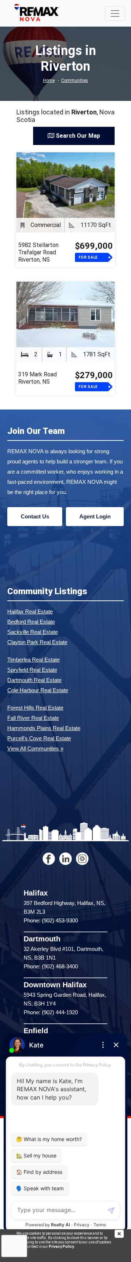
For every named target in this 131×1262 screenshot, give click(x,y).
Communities (74, 80)
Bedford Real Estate (31, 622)
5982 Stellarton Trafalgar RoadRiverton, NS (38, 252)
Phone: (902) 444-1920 (51, 1012)
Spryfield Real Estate (32, 670)
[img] (123, 1233)
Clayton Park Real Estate (37, 642)
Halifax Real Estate (30, 611)
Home (49, 80)
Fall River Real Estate (33, 718)
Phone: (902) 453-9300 (51, 920)
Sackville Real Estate (32, 632)
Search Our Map (77, 135)
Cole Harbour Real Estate (37, 690)
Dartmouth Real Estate (34, 680)
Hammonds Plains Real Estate (43, 728)
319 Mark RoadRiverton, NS (37, 378)
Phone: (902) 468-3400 (51, 966)
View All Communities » (35, 748)
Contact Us (35, 516)
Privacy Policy (61, 1247)
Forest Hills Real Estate (35, 708)
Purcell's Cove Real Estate (39, 738)
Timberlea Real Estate (33, 660)
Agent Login (95, 516)
